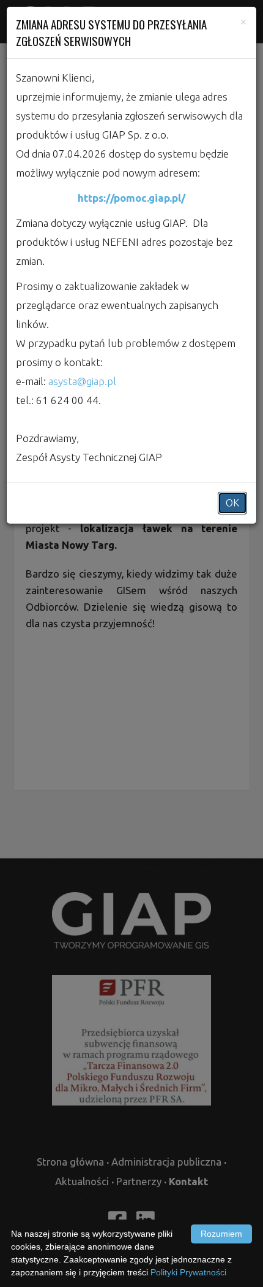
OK (232, 502)
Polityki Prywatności (188, 1272)
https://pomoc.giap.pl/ (131, 198)
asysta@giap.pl (82, 381)
